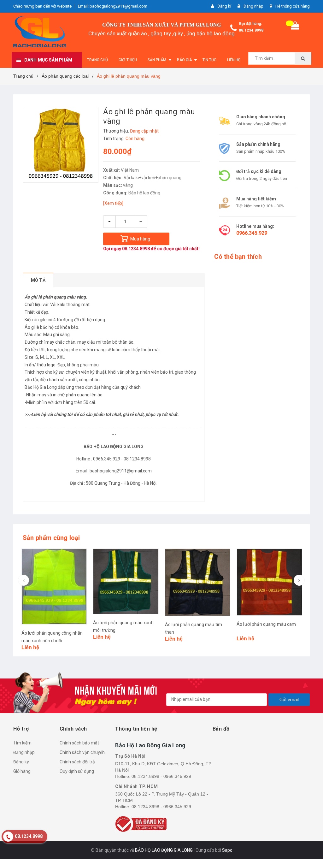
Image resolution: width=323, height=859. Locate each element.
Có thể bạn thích (238, 256)
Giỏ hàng (22, 771)
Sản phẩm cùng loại (51, 538)
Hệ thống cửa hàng (292, 6)
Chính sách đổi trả (77, 761)
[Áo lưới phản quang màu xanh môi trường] (126, 581)
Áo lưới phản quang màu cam (266, 624)
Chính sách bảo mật (79, 742)
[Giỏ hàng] (295, 27)
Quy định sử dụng (77, 771)
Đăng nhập (24, 752)
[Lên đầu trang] (308, 840)
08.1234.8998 (251, 30)
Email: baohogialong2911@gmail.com (112, 6)
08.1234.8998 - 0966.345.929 (161, 776)
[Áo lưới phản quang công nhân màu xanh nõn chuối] (54, 586)
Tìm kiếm (22, 742)
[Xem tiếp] (113, 203)
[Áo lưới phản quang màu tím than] (198, 582)
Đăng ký (21, 761)
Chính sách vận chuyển (82, 752)
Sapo (227, 850)
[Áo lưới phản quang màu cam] (269, 582)
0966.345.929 (251, 233)
